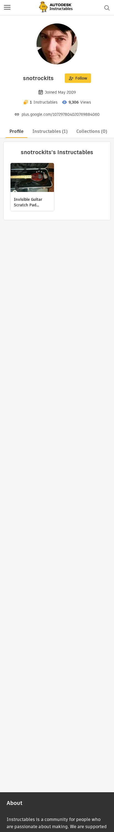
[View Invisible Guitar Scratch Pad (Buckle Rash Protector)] (32, 178)
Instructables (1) (50, 131)
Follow (81, 78)
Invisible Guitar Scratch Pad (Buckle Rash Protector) (28, 202)
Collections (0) (91, 131)
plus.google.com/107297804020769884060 (61, 114)
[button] (7, 7)
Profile (16, 131)
